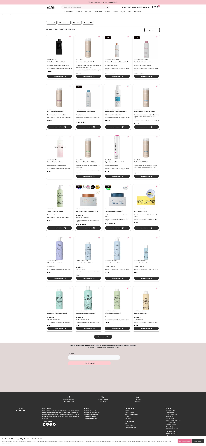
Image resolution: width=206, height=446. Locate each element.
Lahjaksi (122, 11)
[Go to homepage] (51, 7)
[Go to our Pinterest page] (50, 424)
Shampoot (88, 11)
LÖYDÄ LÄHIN (137, 399)
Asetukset (197, 441)
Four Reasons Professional (91, 414)
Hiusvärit (115, 11)
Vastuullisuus (169, 416)
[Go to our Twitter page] (54, 424)
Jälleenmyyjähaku (130, 424)
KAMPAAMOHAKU (142, 7)
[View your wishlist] (155, 7)
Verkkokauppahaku (130, 427)
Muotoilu (107, 11)
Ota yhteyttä (169, 426)
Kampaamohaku (129, 425)
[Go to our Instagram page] (47, 424)
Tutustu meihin (170, 412)
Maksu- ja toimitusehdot (131, 414)
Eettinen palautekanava (172, 428)
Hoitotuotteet (98, 11)
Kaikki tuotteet (69, 11)
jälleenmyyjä (137, 401)
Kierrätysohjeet (170, 418)
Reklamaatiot (128, 418)
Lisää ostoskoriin (59, 76)
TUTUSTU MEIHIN (126, 7)
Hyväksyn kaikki (184, 441)
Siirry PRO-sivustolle (171, 433)
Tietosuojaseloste (129, 412)
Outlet (129, 11)
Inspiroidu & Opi (170, 410)
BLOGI (134, 7)
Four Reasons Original (90, 410)
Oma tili (127, 410)
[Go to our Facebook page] (43, 424)
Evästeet (127, 416)
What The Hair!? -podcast (173, 420)
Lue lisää (11, 443)
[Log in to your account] (153, 7)
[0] (157, 7)
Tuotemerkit (79, 11)
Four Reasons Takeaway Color (92, 412)
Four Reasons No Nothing (90, 418)
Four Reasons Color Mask (90, 416)
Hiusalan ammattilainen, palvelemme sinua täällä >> (103, 2)
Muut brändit (137, 11)
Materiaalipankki (171, 424)
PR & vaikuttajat (170, 422)
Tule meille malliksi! (171, 414)
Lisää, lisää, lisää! (103, 337)
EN (149, 7)
